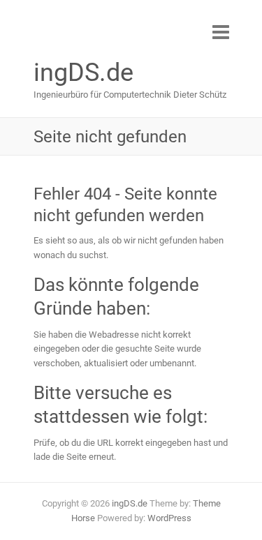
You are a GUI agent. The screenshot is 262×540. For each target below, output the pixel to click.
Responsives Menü (220, 31)
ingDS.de (83, 72)
